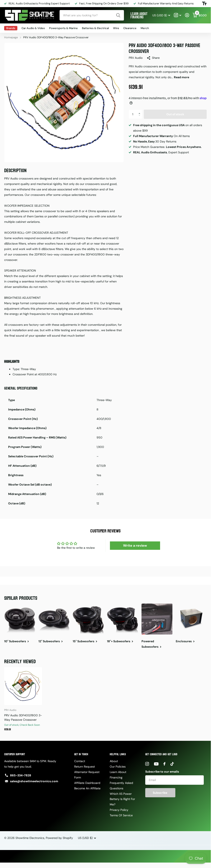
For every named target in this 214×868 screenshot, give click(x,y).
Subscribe (160, 793)
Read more (181, 77)
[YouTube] (156, 763)
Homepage (11, 37)
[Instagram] (147, 764)
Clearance (129, 28)
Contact (79, 761)
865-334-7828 (20, 775)
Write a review (135, 545)
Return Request (84, 766)
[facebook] (164, 763)
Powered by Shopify (59, 838)
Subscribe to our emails (162, 771)
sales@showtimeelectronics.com (34, 781)
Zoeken (118, 15)
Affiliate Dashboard (87, 783)
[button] (140, 111)
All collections (10, 28)
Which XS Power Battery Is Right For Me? (122, 799)
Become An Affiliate (87, 788)
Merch (145, 28)
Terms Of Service (121, 815)
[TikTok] (172, 764)
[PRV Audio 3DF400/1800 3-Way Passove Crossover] (23, 686)
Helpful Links (118, 754)
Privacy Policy (119, 810)
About (114, 761)
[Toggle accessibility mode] (204, 3)
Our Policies (118, 766)
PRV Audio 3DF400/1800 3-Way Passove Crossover (23, 717)
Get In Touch (81, 754)
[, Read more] (177, 15)
